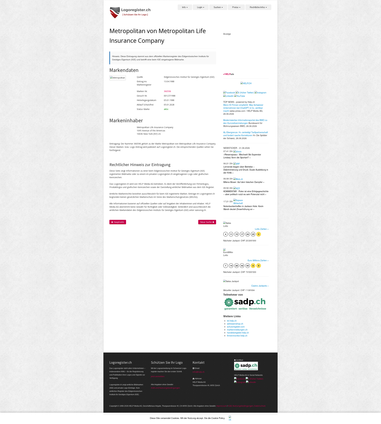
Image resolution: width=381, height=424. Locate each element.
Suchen (217, 7)
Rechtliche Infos (257, 7)
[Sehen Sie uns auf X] (254, 378)
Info (184, 7)
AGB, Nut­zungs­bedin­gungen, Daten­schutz (247, 405)
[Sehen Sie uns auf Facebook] (239, 378)
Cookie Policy (218, 418)
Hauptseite (118, 222)
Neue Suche (206, 222)
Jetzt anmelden (157, 376)
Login (200, 7)
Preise (235, 7)
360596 (167, 91)
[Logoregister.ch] (131, 13)
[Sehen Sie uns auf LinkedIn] (251, 382)
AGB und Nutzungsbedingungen (165, 387)
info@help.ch (198, 372)
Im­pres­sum (221, 405)
